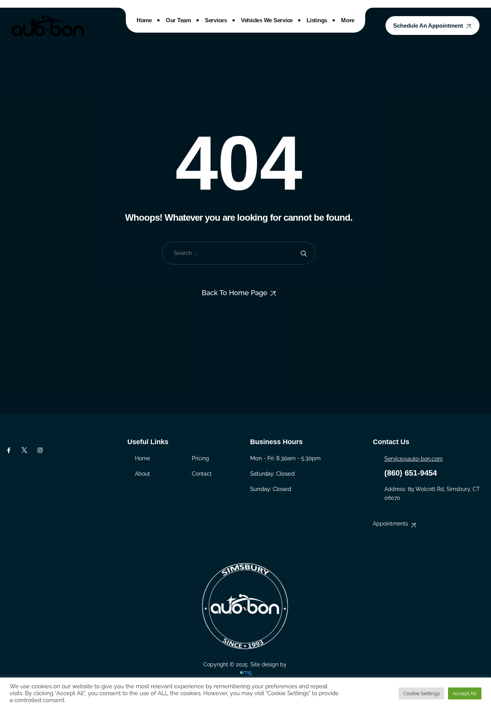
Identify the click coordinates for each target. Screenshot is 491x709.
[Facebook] (9, 450)
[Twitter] (24, 450)
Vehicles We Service (267, 20)
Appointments (390, 524)
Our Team (178, 20)
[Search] (303, 253)
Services (216, 20)
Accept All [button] (465, 693)
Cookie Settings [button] (421, 693)
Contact (202, 474)
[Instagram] (40, 450)
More (347, 20)
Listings (316, 20)
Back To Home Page (234, 293)
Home (144, 20)
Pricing (200, 458)
